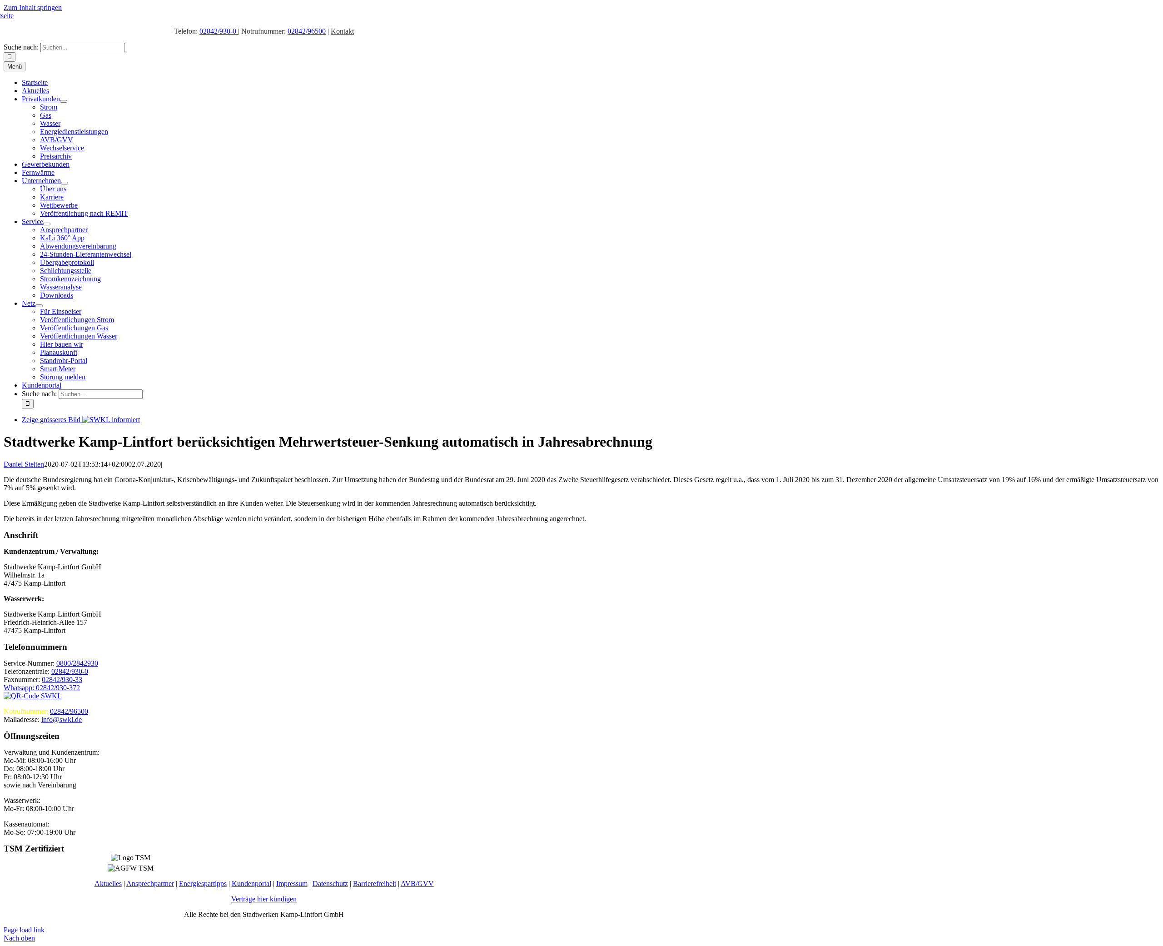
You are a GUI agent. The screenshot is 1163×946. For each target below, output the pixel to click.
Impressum (292, 883)
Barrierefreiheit (374, 883)
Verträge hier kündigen (264, 899)
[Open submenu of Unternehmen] (64, 183)
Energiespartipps (203, 883)
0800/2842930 (77, 663)
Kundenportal (251, 883)
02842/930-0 (218, 31)
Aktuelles (108, 883)
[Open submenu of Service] (46, 224)
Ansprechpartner (150, 883)
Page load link (24, 930)
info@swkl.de (61, 719)
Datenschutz (330, 883)
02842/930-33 (62, 679)
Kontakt (342, 31)
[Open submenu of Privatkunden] (63, 101)
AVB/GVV (417, 883)
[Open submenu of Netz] (39, 305)
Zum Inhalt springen (33, 7)
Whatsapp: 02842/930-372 (42, 688)
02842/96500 (307, 31)
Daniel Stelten (24, 464)
